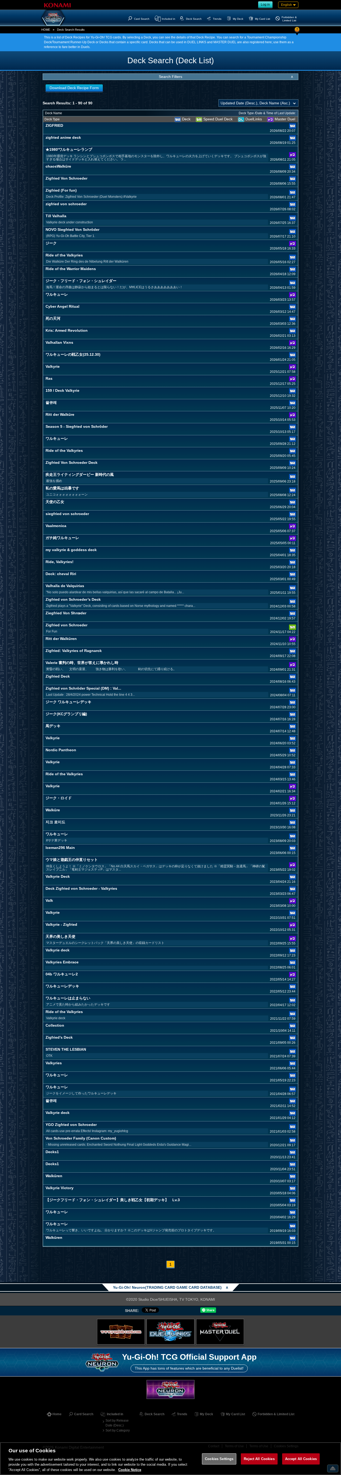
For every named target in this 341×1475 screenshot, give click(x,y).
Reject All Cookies (259, 1459)
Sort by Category (117, 1430)
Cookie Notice (129, 1470)
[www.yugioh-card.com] (121, 1331)
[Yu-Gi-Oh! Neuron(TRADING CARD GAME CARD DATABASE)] (53, 18)
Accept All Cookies (301, 1459)
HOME (45, 29)
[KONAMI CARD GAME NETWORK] (170, 1389)
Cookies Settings (219, 1459)
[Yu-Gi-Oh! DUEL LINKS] (170, 1331)
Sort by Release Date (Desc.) (117, 1423)
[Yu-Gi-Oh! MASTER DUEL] (220, 1331)
